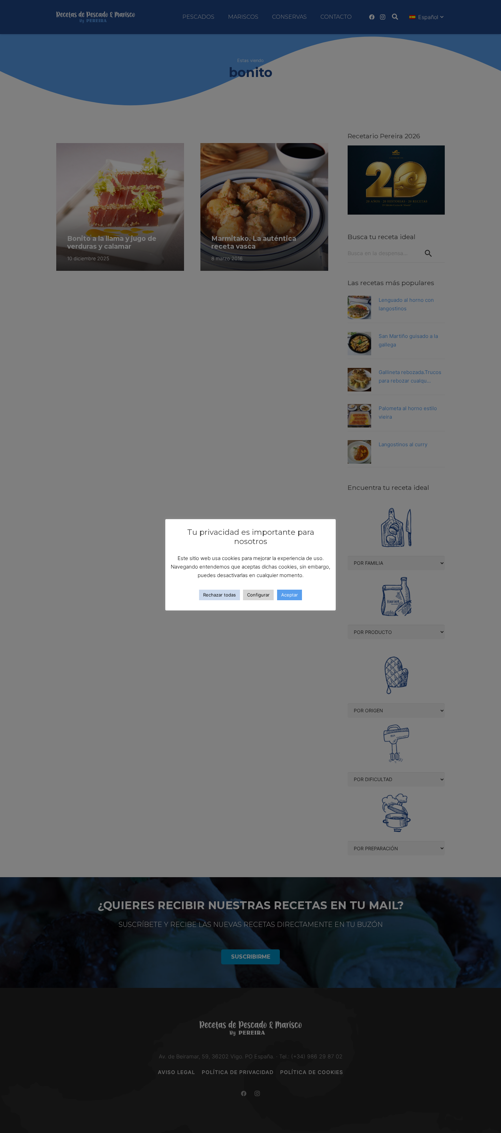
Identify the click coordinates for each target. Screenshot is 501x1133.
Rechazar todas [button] (219, 594)
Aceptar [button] (289, 594)
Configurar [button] (258, 594)
